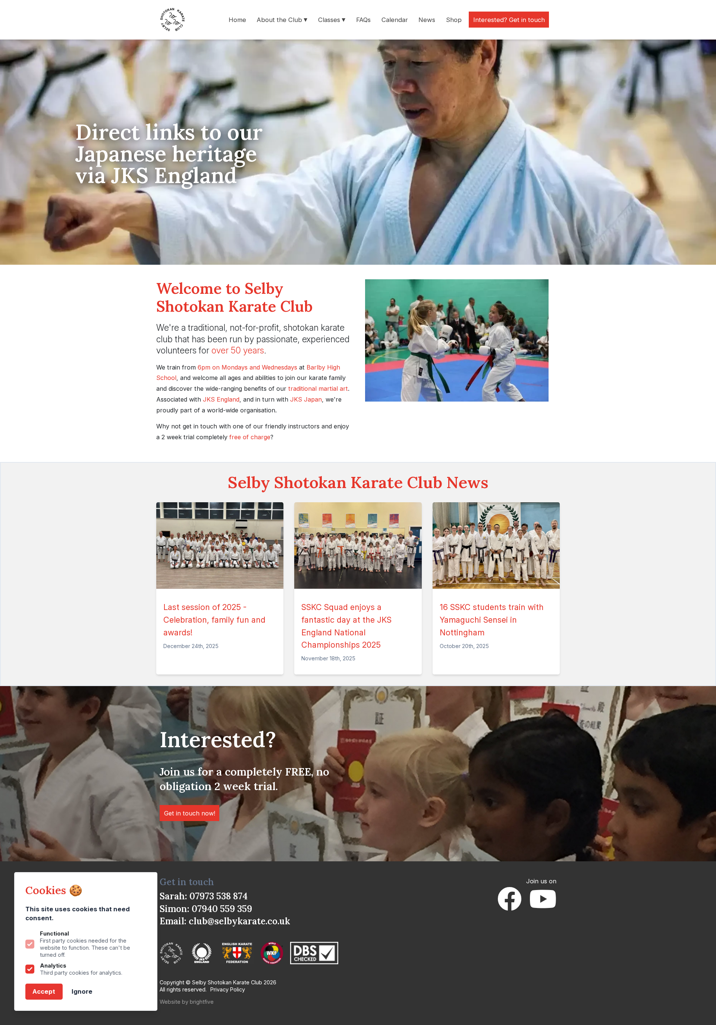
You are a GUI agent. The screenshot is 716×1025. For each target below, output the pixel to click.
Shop (454, 19)
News (426, 19)
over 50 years (237, 350)
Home (237, 19)
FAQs (363, 19)
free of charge (249, 437)
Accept (43, 991)
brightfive (202, 1002)
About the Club (280, 19)
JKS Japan (306, 399)
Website (170, 1002)
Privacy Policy (227, 989)
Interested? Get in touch (509, 19)
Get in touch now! (189, 813)
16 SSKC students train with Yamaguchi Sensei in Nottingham (492, 619)
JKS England (221, 399)
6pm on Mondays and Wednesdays (247, 367)
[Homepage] (174, 19)
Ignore (82, 991)
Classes (330, 19)
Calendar (394, 19)
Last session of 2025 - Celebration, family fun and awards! (214, 619)
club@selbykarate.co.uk (239, 921)
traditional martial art (318, 388)
